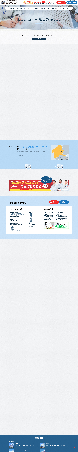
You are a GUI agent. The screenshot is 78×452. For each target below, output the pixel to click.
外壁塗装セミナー (32, 226)
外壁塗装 (13, 227)
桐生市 (40, 146)
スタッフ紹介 (48, 218)
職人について (31, 223)
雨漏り (12, 228)
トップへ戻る (39, 38)
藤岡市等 (33, 147)
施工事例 (43, 8)
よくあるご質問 (32, 224)
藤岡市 (30, 214)
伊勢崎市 (33, 146)
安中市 (29, 147)
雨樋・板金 (13, 229)
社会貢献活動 (48, 219)
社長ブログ (59, 215)
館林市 (30, 222)
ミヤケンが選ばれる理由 (15, 218)
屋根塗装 (13, 227)
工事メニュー (30, 8)
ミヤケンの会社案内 (49, 212)
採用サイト (75, 0)
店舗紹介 (47, 214)
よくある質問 (65, 8)
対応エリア (31, 212)
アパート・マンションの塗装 (16, 230)
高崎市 (27, 146)
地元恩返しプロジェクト (50, 216)
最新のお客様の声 (14, 223)
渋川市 (37, 146)
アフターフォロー (14, 215)
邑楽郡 (26, 147)
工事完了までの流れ (14, 212)
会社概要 (69, 0)
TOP (74, 449)
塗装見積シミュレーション (56, 8)
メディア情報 (60, 212)
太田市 (30, 146)
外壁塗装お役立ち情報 (62, 218)
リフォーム (13, 232)
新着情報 (59, 214)
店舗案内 (48, 8)
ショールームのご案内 (15, 220)
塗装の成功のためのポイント (16, 213)
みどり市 (43, 146)
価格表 (25, 8)
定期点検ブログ (60, 219)
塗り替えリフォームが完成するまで (17, 214)
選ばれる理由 (19, 8)
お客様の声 (37, 8)
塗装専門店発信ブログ (62, 216)
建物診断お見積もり (14, 216)
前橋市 (24, 146)
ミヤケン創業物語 (49, 215)
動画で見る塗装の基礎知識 (16, 224)
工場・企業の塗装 (14, 231)
